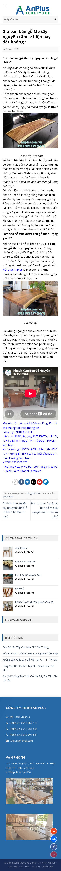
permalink (8, 496)
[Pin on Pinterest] (40, 482)
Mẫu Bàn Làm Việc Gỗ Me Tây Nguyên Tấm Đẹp (30, 653)
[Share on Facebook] (21, 482)
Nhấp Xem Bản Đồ (19, 772)
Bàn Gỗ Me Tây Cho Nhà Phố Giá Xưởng (26, 647)
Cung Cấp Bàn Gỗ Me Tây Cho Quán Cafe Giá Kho (28, 668)
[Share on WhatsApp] (15, 482)
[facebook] (54, 847)
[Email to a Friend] (33, 482)
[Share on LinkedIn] (46, 482)
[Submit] (55, 19)
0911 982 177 (29, 722)
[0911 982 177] (54, 831)
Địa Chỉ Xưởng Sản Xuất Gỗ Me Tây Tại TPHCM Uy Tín (30, 678)
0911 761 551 (29, 728)
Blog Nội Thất (33, 493)
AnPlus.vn (47, 866)
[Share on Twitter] (27, 482)
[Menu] (5, 6)
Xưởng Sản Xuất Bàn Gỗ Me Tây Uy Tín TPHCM (30, 659)
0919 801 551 (29, 734)
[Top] (54, 854)
